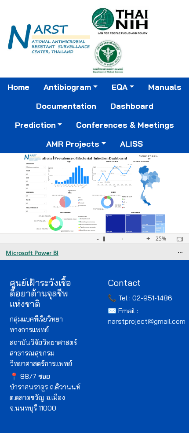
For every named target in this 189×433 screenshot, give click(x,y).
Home (18, 87)
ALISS (131, 144)
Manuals (165, 87)
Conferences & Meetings (125, 125)
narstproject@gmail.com (146, 321)
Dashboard (131, 106)
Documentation (66, 106)
